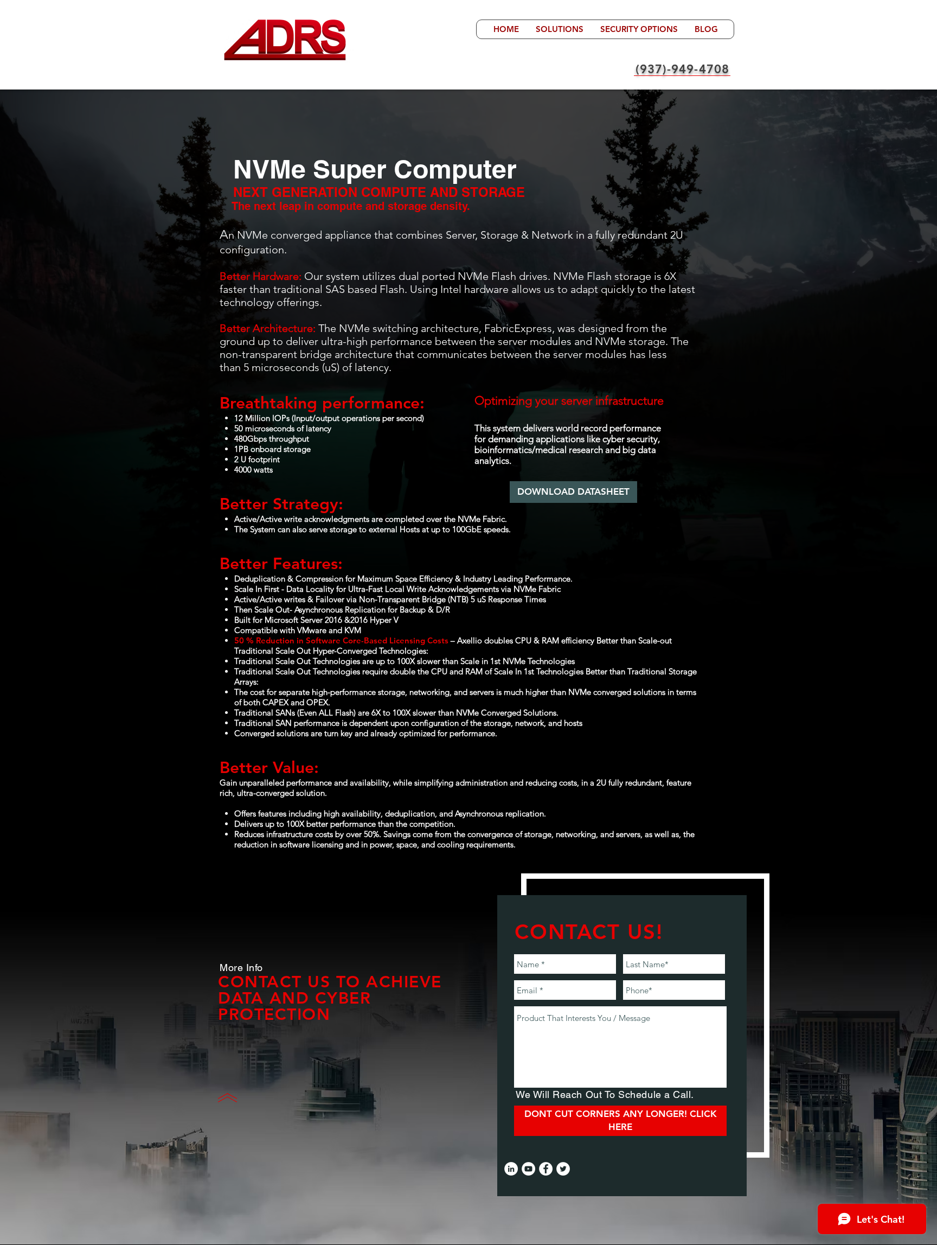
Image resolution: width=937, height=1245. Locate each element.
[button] (559, 29)
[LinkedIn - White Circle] (511, 1169)
